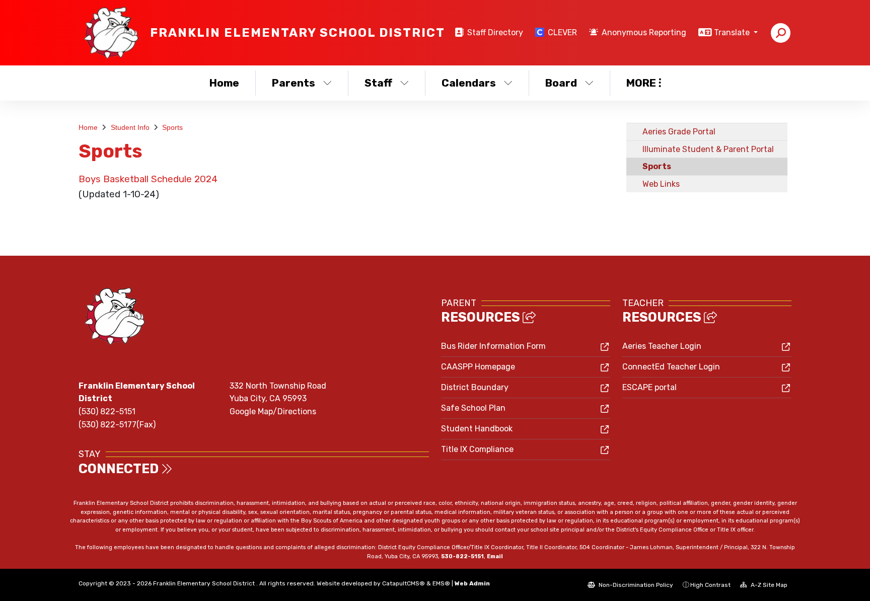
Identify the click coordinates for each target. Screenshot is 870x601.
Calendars (469, 83)
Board (561, 83)
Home (224, 83)
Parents (293, 83)
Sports (172, 127)
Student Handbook (477, 428)
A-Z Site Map (768, 584)
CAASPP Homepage (478, 366)
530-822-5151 (462, 556)
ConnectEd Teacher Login (671, 366)
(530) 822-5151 (107, 411)
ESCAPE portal (649, 387)
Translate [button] (733, 32)
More (641, 83)
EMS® (441, 583)
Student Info (130, 127)
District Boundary (475, 387)
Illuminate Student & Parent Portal (708, 149)
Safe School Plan (473, 408)
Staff (378, 83)
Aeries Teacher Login (661, 346)
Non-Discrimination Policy (635, 584)
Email (495, 556)
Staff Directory (495, 32)
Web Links (661, 184)
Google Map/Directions (273, 411)
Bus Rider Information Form (493, 346)
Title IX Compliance (477, 449)
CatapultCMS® (403, 583)
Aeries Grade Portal (678, 131)
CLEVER (562, 32)
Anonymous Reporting (644, 32)
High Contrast (710, 584)
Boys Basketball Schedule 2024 (148, 179)
